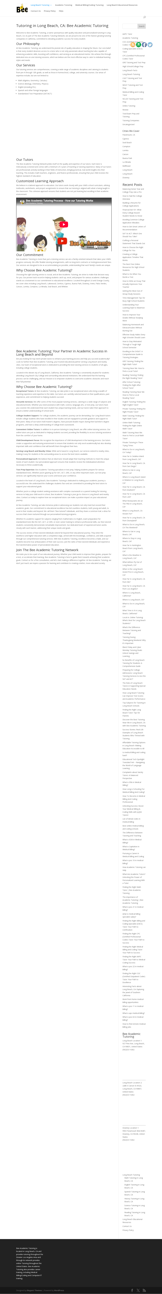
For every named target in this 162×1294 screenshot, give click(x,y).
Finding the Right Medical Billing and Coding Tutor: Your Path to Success (133, 949)
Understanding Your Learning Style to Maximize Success (134, 307)
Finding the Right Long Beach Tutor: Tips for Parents (132, 712)
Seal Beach (127, 142)
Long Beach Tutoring (40, 5)
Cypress (126, 138)
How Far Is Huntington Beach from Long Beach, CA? (133, 548)
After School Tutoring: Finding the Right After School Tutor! (132, 385)
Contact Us (36, 11)
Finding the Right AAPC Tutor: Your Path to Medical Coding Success (134, 959)
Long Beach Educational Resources (122, 5)
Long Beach (127, 170)
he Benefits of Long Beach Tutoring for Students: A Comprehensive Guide (134, 663)
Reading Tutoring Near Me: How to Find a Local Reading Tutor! (134, 395)
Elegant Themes (34, 1290)
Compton (126, 146)
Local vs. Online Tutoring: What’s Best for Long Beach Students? (134, 620)
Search (141, 26)
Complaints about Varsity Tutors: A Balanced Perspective (133, 775)
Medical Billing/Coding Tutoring (89, 5)
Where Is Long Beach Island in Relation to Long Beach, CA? (134, 480)
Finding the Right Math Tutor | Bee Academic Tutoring (132, 890)
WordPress (59, 1290)
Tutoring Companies (131, 120)
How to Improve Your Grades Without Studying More (133, 317)
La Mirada (127, 162)
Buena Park (127, 158)
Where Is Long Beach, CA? (133, 599)
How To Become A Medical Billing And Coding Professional (134, 799)
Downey (126, 177)
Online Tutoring (129, 106)
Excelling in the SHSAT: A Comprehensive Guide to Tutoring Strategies (133, 354)
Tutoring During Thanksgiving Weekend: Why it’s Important (134, 640)
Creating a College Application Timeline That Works (133, 257)
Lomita (125, 150)
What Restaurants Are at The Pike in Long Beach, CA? (133, 504)
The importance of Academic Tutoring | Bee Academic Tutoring (133, 900)
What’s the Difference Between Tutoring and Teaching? (132, 630)
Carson (125, 154)
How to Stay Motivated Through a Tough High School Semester (132, 344)
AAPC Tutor (127, 34)
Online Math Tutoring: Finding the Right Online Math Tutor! (132, 425)
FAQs (61, 11)
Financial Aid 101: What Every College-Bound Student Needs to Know (132, 213)
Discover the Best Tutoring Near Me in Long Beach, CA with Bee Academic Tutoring (134, 722)
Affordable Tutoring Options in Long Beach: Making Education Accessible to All (134, 745)
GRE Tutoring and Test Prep (134, 62)
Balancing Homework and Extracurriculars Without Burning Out (133, 327)
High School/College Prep (133, 66)
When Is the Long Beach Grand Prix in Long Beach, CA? (133, 572)
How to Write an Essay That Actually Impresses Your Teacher (134, 284)
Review (125, 109)
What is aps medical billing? (134, 1013)
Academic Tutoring (63, 5)
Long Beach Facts (130, 70)
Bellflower (127, 166)
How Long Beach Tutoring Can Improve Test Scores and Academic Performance (134, 696)
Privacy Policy (50, 11)
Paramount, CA (129, 135)
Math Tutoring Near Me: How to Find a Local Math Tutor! (133, 435)
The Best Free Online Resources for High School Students (133, 267)
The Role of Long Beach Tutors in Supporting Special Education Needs (134, 686)
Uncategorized (128, 124)
